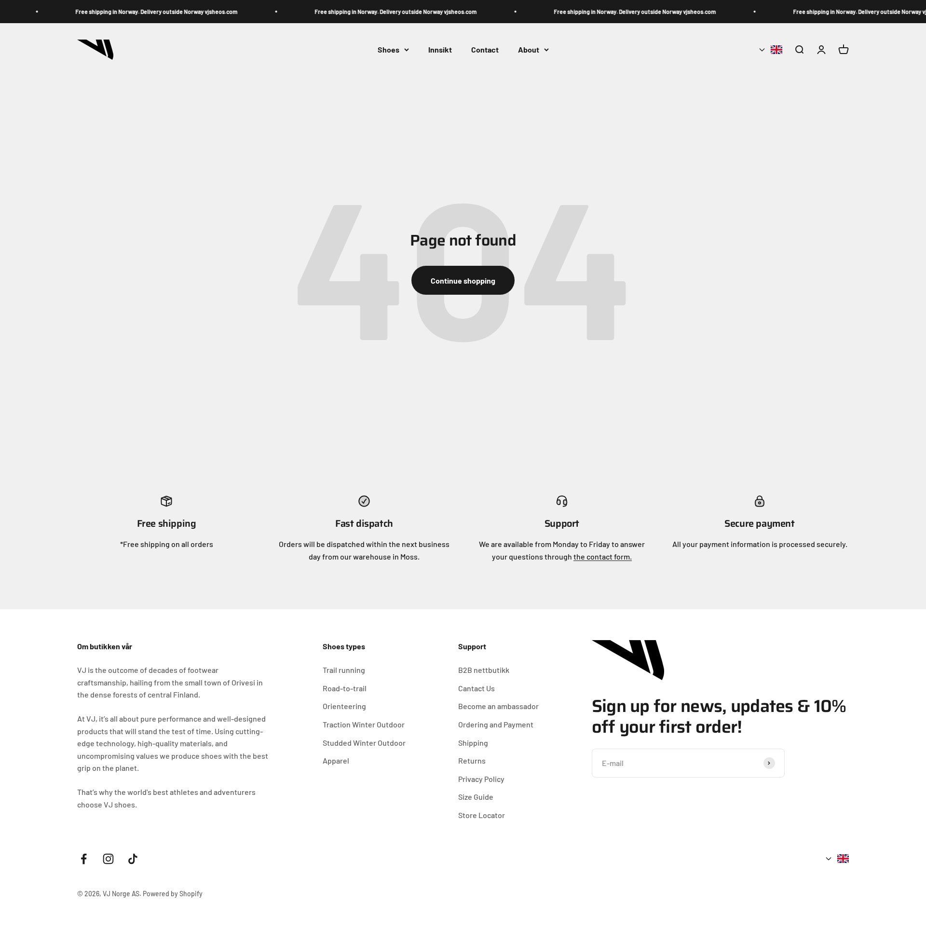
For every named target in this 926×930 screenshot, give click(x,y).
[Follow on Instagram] (108, 858)
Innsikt (440, 49)
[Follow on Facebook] (83, 858)
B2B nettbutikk (483, 669)
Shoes (388, 49)
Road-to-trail (345, 688)
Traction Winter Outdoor (364, 724)
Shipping (473, 742)
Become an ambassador (498, 706)
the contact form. (602, 556)
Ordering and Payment (495, 724)
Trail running (344, 669)
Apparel (336, 760)
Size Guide (475, 796)
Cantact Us (476, 688)
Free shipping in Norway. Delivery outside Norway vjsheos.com (150, 11)
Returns (472, 760)
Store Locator (481, 815)
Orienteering (344, 706)
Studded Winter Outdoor (364, 742)
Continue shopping (463, 280)
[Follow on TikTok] (132, 858)
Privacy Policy (481, 778)
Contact (485, 49)
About (528, 49)
